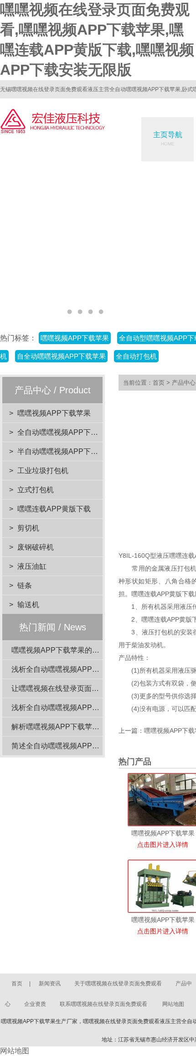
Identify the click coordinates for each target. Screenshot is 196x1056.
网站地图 (173, 1004)
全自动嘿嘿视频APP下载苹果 (65, 432)
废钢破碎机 (35, 547)
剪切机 (28, 528)
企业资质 (35, 1004)
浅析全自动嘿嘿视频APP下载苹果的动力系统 (84, 669)
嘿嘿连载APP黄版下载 (54, 509)
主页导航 (167, 138)
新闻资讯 (50, 983)
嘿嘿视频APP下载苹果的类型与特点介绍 (77, 650)
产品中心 (184, 382)
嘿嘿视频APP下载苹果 (54, 413)
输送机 (28, 604)
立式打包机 (35, 490)
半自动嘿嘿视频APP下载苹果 (65, 451)
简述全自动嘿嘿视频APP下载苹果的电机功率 (84, 746)
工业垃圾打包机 (42, 470)
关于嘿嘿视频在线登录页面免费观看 (118, 983)
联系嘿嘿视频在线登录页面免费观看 (103, 1004)
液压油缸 (31, 566)
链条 (24, 585)
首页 (159, 382)
